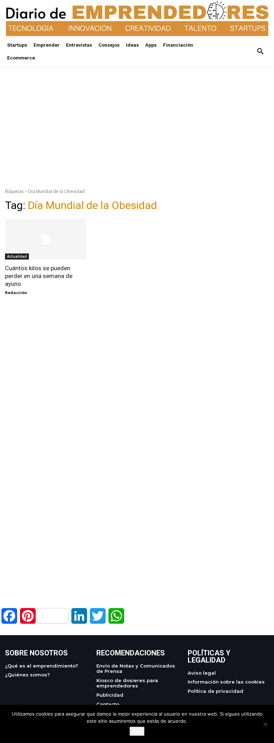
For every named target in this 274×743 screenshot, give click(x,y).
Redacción (16, 292)
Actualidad (17, 256)
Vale (137, 731)
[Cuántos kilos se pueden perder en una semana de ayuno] (45, 239)
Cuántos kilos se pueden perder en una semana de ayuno (38, 276)
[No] (265, 724)
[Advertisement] (137, 116)
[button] (260, 51)
